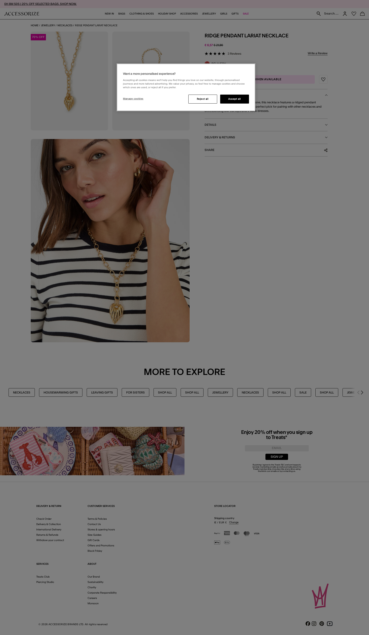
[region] (186, 87)
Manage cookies (133, 99)
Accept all (234, 99)
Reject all (203, 99)
